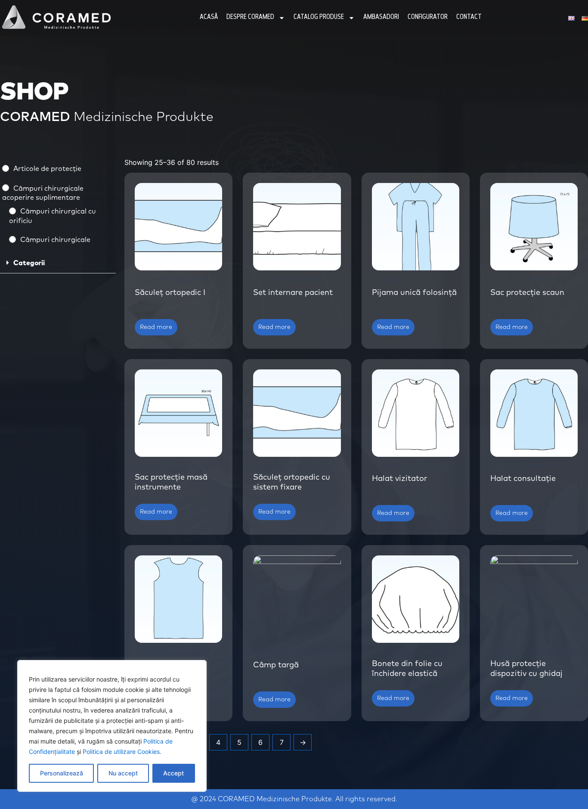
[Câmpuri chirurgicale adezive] (12, 239)
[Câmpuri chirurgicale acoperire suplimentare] (5, 187)
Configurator (428, 17)
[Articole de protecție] (5, 168)
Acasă (209, 17)
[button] (58, 263)
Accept (173, 773)
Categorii (29, 263)
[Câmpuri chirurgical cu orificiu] (12, 211)
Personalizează (61, 773)
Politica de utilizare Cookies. (122, 751)
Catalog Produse (319, 17)
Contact (469, 17)
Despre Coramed (250, 17)
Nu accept (123, 773)
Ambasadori (381, 17)
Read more (156, 327)
